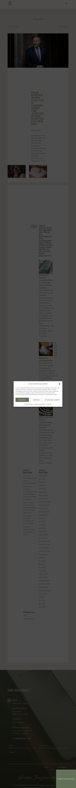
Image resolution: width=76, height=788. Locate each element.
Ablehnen (36, 400)
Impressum (49, 404)
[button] (60, 384)
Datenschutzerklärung (39, 404)
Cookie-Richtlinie (28, 404)
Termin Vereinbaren (66, 779)
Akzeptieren (22, 400)
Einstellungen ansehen (52, 400)
